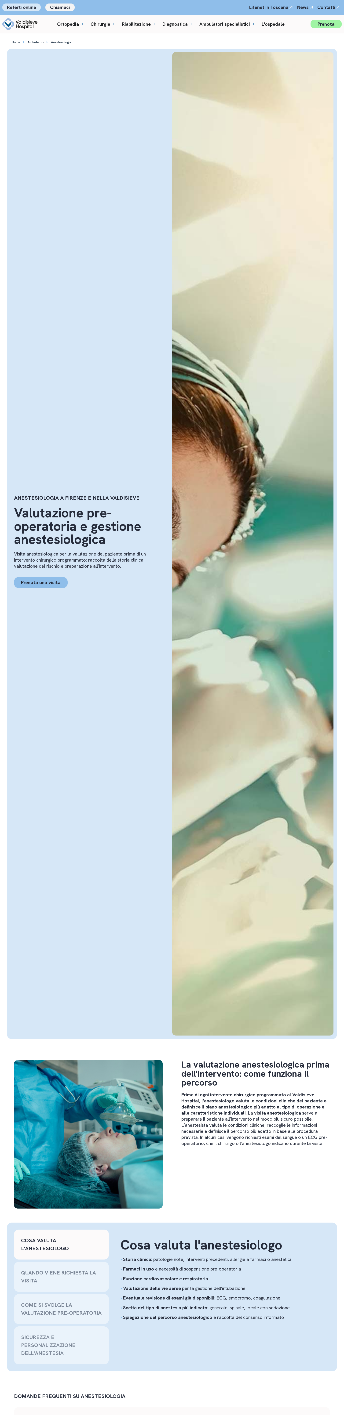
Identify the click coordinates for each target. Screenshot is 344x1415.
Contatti (326, 7)
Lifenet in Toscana (268, 7)
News (303, 7)
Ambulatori (36, 42)
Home (16, 42)
